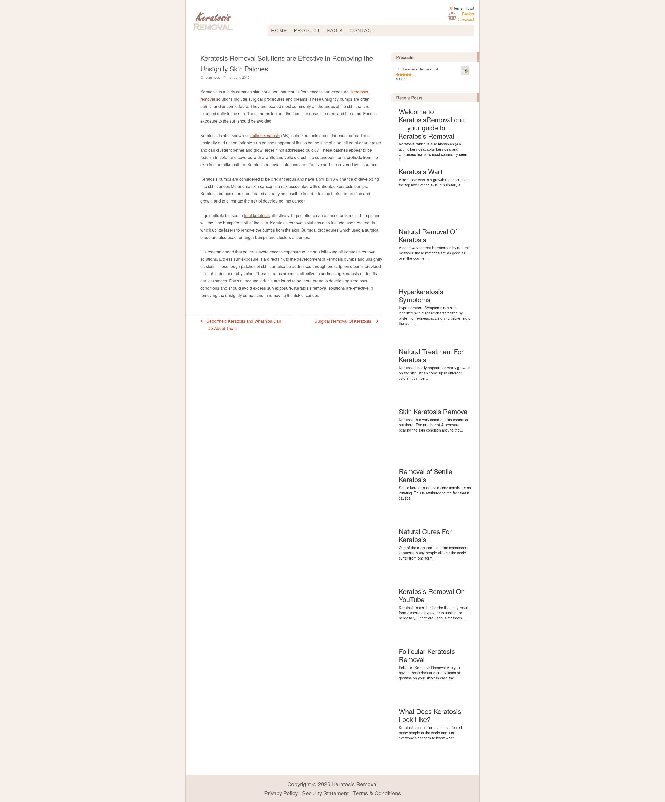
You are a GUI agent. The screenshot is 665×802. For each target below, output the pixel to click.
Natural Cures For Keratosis (425, 535)
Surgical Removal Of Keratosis (343, 321)
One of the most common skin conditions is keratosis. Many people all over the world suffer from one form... (434, 553)
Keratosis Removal (355, 784)
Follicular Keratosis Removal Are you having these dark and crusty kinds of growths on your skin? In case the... (429, 672)
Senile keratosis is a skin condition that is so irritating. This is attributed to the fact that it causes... (435, 493)
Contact (362, 30)
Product (307, 30)
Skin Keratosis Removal (434, 411)
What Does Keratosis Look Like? (430, 715)
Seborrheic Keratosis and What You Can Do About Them (244, 324)
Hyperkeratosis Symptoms (421, 295)
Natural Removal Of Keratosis (428, 235)
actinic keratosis (265, 135)
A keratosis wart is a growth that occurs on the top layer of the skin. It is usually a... (434, 182)
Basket (468, 13)
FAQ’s (335, 30)
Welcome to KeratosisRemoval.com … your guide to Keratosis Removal (433, 123)
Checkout (466, 19)
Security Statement (325, 793)
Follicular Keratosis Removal (427, 655)
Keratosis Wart (420, 171)
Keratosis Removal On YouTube (432, 595)
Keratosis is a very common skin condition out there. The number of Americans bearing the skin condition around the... (433, 425)
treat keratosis (257, 215)
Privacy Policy (281, 793)
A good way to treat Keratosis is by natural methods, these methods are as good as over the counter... (434, 253)
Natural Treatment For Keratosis (431, 355)
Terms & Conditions (377, 793)
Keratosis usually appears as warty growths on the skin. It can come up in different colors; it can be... (434, 373)
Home (279, 30)
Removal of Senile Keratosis (425, 475)
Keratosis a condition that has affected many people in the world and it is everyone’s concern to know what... (430, 732)
